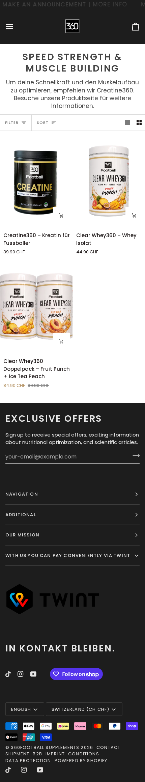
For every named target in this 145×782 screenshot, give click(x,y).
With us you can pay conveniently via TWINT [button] (67, 555)
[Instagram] (21, 674)
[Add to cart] (61, 341)
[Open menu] (15, 26)
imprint (55, 754)
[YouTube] (33, 674)
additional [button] (20, 514)
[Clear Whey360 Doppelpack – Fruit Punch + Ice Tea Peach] (36, 307)
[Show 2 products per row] (139, 123)
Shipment (17, 754)
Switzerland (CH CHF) (80, 709)
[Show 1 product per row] (127, 123)
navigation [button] (21, 494)
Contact (108, 747)
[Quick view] (61, 215)
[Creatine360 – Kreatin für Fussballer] (36, 181)
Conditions (83, 754)
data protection (28, 760)
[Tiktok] (8, 674)
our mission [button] (22, 535)
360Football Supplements (45, 747)
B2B (37, 754)
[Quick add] (133, 215)
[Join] (134, 455)
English (21, 709)
